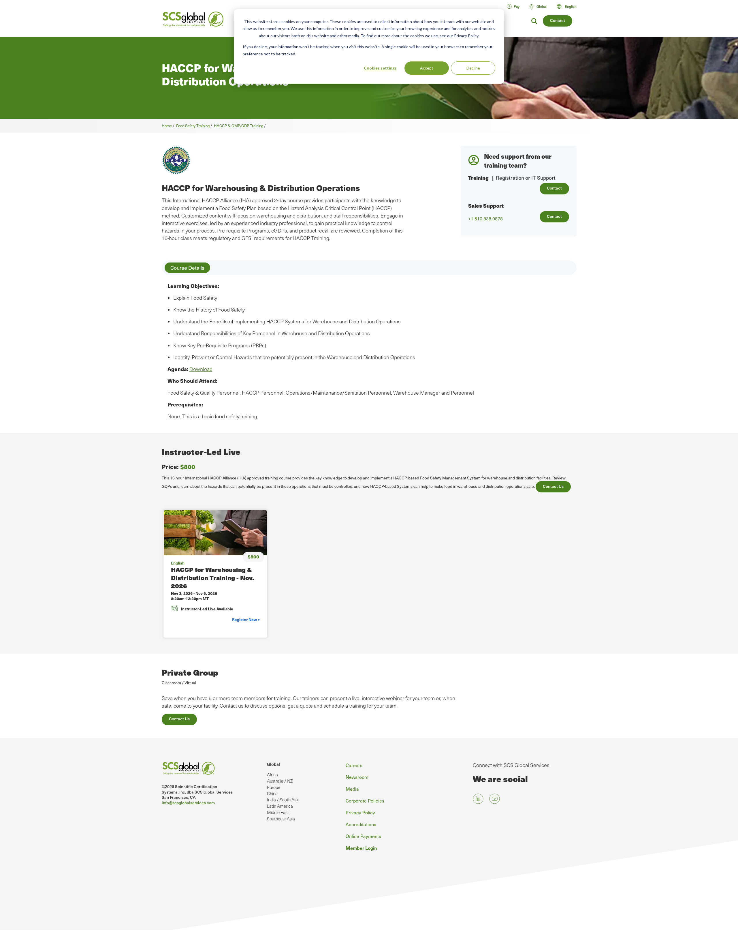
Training (478, 177)
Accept (426, 67)
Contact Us (553, 486)
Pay (516, 6)
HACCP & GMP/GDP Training (238, 125)
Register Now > (246, 619)
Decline (473, 67)
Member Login (361, 848)
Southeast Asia (281, 819)
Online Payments (363, 835)
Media (352, 788)
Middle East (278, 812)
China (272, 793)
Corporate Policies (365, 800)
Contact (557, 20)
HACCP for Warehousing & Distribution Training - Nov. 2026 (212, 577)
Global (273, 764)
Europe (273, 787)
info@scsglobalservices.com (188, 803)
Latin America (280, 806)
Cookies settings (380, 67)
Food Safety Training (193, 125)
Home (167, 125)
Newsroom (357, 776)
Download (200, 368)
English (571, 6)
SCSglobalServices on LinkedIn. (478, 798)
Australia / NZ (280, 781)
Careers (354, 765)
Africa (272, 774)
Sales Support (486, 205)
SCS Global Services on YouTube (494, 798)
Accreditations (361, 824)
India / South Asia (283, 799)
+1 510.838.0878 (485, 218)
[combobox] (569, 6)
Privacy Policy (360, 812)
